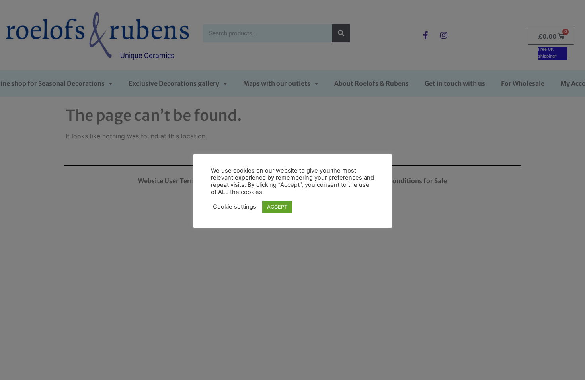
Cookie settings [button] (234, 206)
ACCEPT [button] (277, 207)
